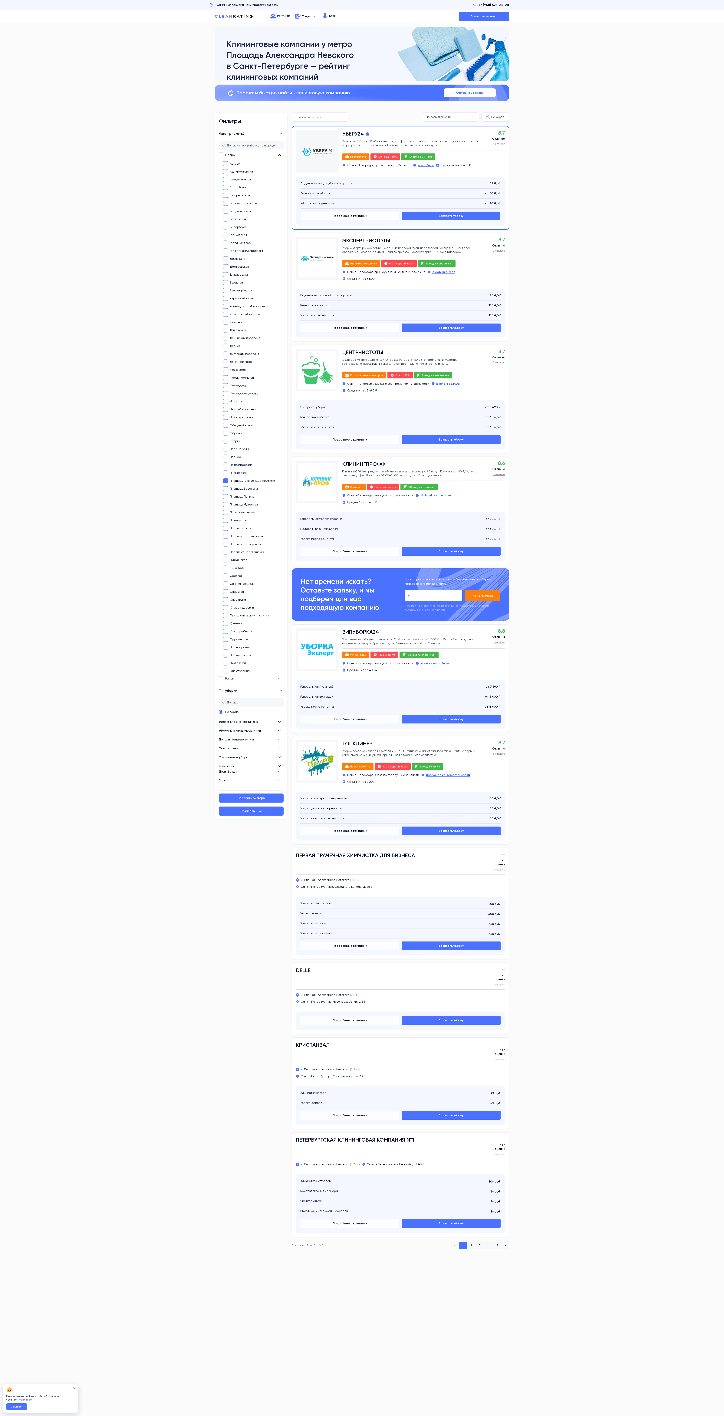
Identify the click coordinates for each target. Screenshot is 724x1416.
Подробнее (25, 1399)
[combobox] (451, 117)
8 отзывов (498, 143)
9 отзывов (499, 250)
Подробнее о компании (350, 216)
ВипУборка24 (360, 632)
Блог (332, 16)
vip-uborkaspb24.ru (434, 663)
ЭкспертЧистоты (366, 240)
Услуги (306, 16)
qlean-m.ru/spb (443, 272)
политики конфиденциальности (425, 609)
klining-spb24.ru (448, 383)
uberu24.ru (426, 165)
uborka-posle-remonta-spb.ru (448, 775)
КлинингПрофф (363, 464)
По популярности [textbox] (438, 117)
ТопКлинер (357, 743)
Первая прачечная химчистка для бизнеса (355, 855)
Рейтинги (283, 16)
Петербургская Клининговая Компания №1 (355, 1140)
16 (496, 1245)
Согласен (17, 1406)
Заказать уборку (451, 216)
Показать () (251, 811)
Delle (303, 970)
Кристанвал (313, 1045)
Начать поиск (482, 595)
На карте (498, 117)
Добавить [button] (484, 16)
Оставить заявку (470, 93)
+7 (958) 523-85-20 (493, 5)
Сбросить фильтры (251, 798)
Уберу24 (353, 134)
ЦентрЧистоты (362, 352)
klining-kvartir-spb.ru (435, 495)
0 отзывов (499, 869)
